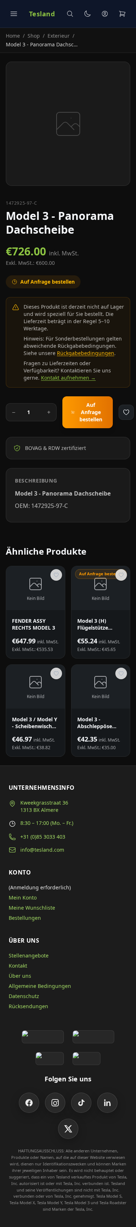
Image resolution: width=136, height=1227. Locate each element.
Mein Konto (23, 897)
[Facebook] (29, 1103)
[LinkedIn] (107, 1103)
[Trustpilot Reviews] (93, 1036)
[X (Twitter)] (68, 1129)
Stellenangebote (29, 955)
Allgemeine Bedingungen (40, 985)
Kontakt (18, 965)
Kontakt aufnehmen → (68, 377)
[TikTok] (81, 1103)
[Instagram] (55, 1103)
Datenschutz (24, 996)
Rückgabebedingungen (85, 353)
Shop (34, 35)
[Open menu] (14, 14)
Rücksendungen (28, 1006)
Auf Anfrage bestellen (90, 412)
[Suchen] (70, 14)
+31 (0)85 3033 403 (42, 836)
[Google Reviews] (42, 1036)
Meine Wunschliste (32, 907)
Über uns (20, 975)
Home (13, 35)
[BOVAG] (50, 1058)
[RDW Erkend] (87, 1058)
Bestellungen (25, 917)
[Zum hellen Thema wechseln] (87, 14)
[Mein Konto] (105, 14)
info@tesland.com (42, 849)
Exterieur (59, 35)
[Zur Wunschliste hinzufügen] (126, 412)
